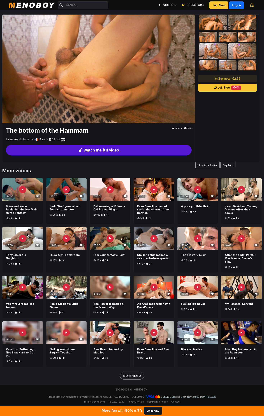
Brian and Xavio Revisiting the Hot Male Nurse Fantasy (22, 209)
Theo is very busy (193, 255)
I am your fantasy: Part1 (109, 255)
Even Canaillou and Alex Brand (153, 351)
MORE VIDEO (132, 376)
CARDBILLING (121, 396)
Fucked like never (193, 303)
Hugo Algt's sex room (65, 255)
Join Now (228, 87)
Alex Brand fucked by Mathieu (108, 351)
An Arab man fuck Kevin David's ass (153, 305)
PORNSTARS (195, 5)
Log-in (236, 5)
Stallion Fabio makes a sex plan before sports (153, 256)
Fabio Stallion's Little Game (64, 305)
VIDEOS (168, 5)
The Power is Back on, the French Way (108, 305)
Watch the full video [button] (100, 150)
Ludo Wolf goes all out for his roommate (65, 207)
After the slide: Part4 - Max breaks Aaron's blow (240, 258)
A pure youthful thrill (195, 206)
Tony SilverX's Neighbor (16, 256)
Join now (218, 5)
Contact (175, 401)
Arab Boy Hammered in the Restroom (240, 351)
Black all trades (191, 349)
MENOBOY (140, 389)
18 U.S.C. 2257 (116, 401)
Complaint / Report (157, 401)
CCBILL (107, 396)
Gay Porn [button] (228, 165)
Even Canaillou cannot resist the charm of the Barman (153, 209)
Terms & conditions (94, 401)
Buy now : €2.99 (229, 78)
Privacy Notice (136, 401)
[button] (251, 5)
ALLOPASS (138, 396)
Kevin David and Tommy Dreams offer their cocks (241, 209)
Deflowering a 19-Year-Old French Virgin (109, 207)
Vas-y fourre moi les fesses (20, 305)
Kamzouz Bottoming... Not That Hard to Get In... (21, 353)
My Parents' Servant (239, 303)
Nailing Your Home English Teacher (62, 351)
